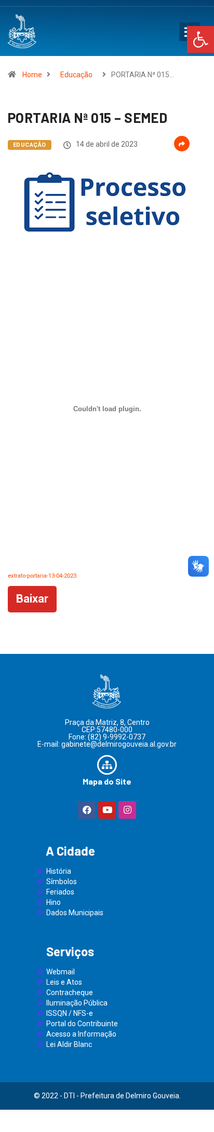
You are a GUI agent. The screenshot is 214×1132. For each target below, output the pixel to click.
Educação (76, 75)
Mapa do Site (107, 781)
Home (32, 75)
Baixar (32, 598)
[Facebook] (87, 810)
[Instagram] (127, 810)
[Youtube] (107, 810)
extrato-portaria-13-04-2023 (42, 575)
